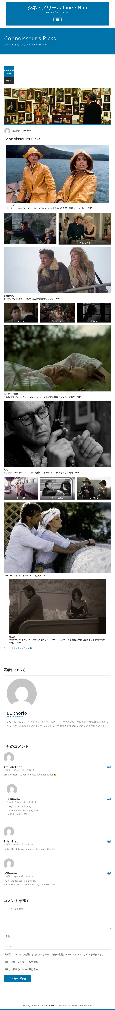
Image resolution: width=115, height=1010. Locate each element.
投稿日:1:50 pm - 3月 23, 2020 (21, 802)
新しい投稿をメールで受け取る (22, 969)
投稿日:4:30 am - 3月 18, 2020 (18, 844)
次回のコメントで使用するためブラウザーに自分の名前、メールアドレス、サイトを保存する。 (55, 954)
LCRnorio (26, 130)
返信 (109, 767)
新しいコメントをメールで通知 (22, 961)
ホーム (7, 44)
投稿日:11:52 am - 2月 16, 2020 (19, 770)
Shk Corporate (74, 1005)
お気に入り (19, 44)
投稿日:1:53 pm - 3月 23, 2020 (18, 876)
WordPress (50, 1005)
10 (31, 647)
